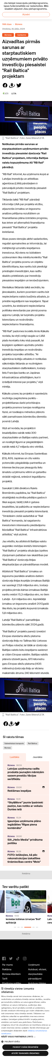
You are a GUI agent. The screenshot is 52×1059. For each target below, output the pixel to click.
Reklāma (6, 969)
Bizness (18, 24)
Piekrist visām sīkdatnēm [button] (25, 1047)
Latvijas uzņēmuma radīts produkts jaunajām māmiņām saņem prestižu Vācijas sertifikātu (26, 774)
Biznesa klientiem (11, 974)
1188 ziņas (7, 24)
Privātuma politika (11, 983)
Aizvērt (26, 14)
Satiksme (21, 35)
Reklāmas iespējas (19, 791)
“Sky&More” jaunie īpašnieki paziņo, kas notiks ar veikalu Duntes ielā (25, 806)
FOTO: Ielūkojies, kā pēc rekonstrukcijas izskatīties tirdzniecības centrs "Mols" (24, 858)
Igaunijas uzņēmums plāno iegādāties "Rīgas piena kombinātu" (24, 824)
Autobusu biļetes (37, 983)
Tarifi (4, 978)
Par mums (7, 964)
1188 (8, 949)
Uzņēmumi (34, 964)
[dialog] (26, 1021)
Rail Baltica (32, 743)
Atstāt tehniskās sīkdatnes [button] (25, 1053)
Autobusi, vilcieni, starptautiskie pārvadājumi (37, 974)
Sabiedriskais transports (14, 743)
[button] (15, 927)
